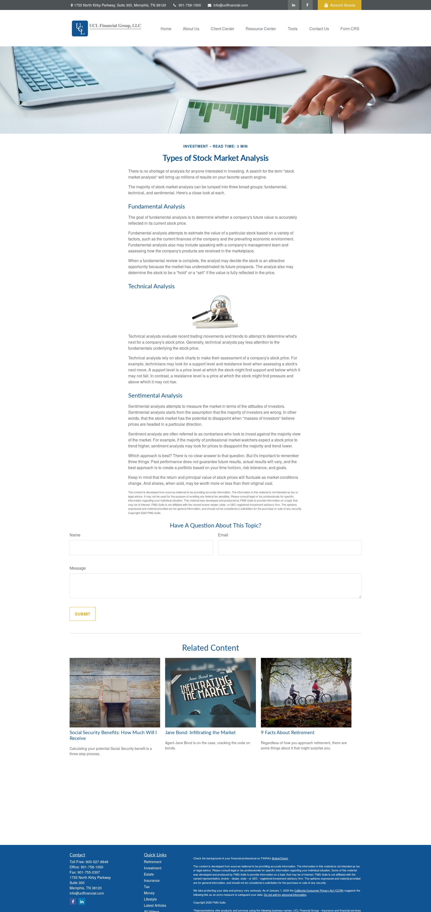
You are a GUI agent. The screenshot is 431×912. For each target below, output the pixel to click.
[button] (166, 28)
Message (78, 568)
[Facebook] (307, 5)
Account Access (342, 4)
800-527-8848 (97, 861)
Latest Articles (155, 905)
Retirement (152, 861)
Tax (147, 886)
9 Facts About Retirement (288, 732)
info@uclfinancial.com (231, 4)
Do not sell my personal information (285, 895)
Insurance (152, 880)
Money (149, 892)
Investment (152, 867)
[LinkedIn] (293, 5)
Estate (149, 874)
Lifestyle (150, 899)
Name (75, 535)
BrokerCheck (280, 858)
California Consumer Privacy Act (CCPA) (319, 890)
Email (223, 535)
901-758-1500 (190, 4)
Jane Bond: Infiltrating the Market (200, 732)
